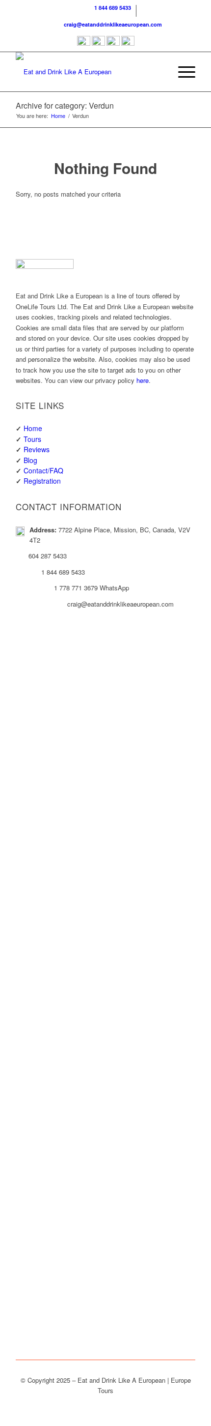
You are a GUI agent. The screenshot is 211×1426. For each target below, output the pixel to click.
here (142, 380)
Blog (30, 460)
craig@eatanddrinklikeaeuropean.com (111, 24)
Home (33, 428)
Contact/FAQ (43, 470)
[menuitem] (107, 11)
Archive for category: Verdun (65, 105)
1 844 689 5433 (111, 7)
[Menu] (181, 71)
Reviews (37, 449)
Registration (42, 481)
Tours (32, 439)
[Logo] (87, 71)
